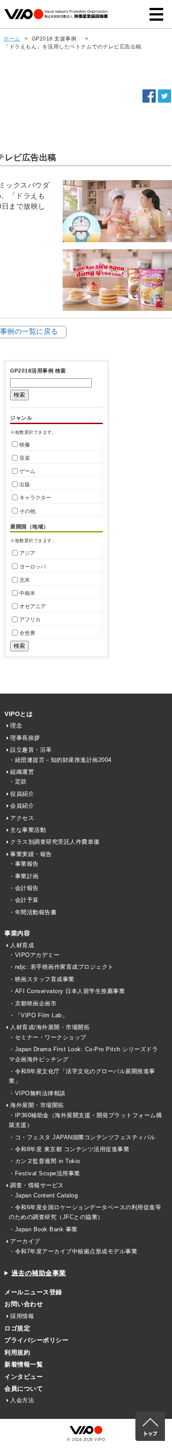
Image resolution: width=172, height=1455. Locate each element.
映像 (24, 445)
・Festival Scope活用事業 (44, 1173)
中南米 (27, 593)
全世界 (27, 633)
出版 (24, 484)
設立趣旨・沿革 (31, 749)
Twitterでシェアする (164, 96)
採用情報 (22, 1316)
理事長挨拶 (25, 738)
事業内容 (17, 933)
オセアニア (32, 606)
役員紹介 (22, 793)
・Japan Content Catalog (43, 1195)
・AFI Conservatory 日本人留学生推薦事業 (67, 991)
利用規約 (17, 1352)
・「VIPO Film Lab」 (38, 1015)
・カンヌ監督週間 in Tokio (44, 1161)
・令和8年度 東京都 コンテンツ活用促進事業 (69, 1149)
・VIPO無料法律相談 (37, 1093)
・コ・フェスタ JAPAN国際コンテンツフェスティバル (82, 1137)
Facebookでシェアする (149, 96)
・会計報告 (24, 888)
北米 (24, 580)
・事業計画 (24, 876)
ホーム (12, 39)
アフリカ (30, 620)
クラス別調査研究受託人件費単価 (55, 841)
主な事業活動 (28, 830)
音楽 (24, 458)
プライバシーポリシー (36, 1340)
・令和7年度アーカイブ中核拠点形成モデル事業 (73, 1251)
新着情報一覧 (23, 1364)
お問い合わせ (23, 1303)
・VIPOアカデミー (34, 955)
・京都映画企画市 (32, 1003)
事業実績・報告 (31, 854)
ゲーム (27, 471)
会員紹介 (22, 805)
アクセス (22, 818)
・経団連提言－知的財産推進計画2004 (60, 760)
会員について (23, 1388)
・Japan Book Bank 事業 (43, 1229)
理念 (16, 725)
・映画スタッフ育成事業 (42, 979)
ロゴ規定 (17, 1328)
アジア (27, 553)
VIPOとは (18, 713)
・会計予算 (24, 900)
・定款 (18, 781)
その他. (28, 511)
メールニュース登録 (33, 1292)
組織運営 (22, 771)
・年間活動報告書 (32, 912)
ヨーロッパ (32, 567)
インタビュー (23, 1376)
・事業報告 (24, 863)
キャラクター (35, 498)
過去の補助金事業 (38, 1273)
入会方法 (22, 1400)
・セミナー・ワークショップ (47, 1037)
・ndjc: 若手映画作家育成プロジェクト (61, 967)
